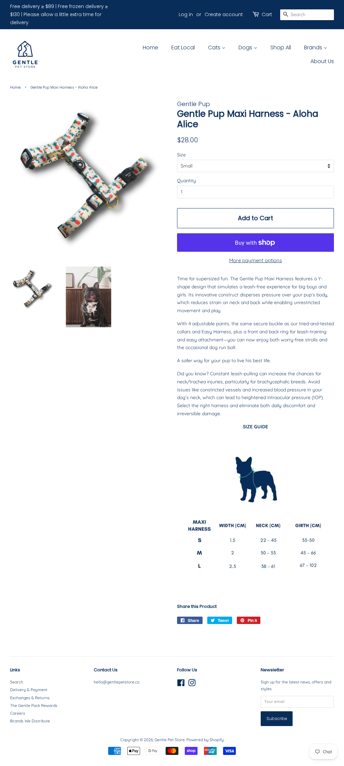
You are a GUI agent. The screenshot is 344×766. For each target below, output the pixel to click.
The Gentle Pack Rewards (33, 705)
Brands (314, 47)
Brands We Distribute (30, 720)
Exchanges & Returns (30, 697)
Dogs (246, 47)
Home (150, 47)
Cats (215, 47)
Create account (224, 14)
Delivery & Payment (28, 689)
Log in (186, 14)
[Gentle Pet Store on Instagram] (192, 684)
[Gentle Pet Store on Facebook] (181, 684)
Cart (267, 14)
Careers (17, 713)
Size (181, 155)
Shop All (280, 47)
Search (16, 681)
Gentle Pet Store (170, 739)
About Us (322, 61)
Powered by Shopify (205, 739)
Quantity (186, 181)
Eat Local (183, 47)
